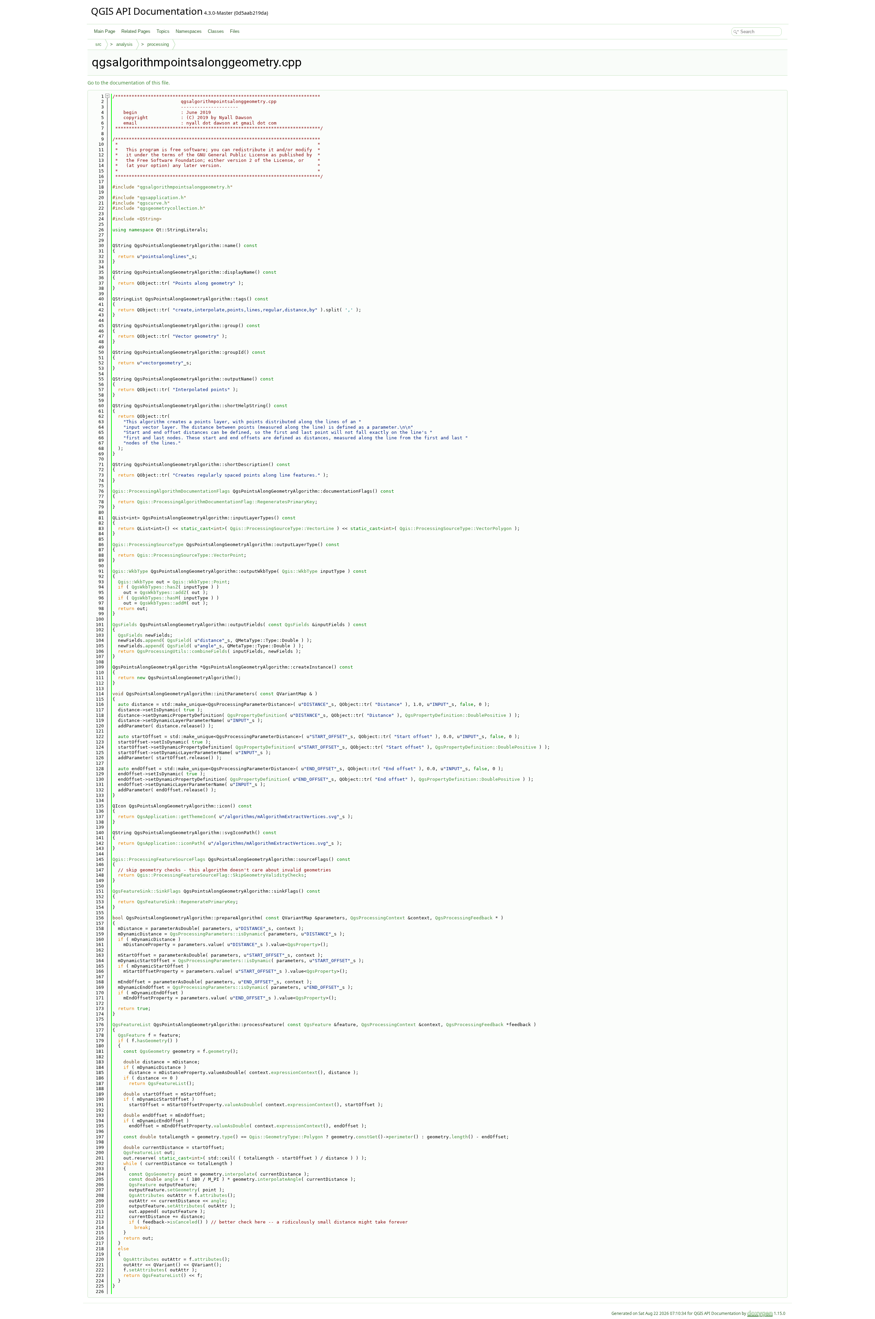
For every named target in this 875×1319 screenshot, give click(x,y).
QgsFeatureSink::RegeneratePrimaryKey (186, 901)
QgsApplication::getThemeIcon (175, 816)
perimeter (401, 1136)
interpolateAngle (279, 1179)
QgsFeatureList (131, 1024)
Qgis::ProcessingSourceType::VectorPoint (190, 555)
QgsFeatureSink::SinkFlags (146, 891)
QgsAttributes (146, 1195)
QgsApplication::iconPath (170, 843)
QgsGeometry (155, 1051)
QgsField (178, 640)
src (98, 44)
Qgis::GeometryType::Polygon (286, 1136)
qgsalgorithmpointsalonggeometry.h (185, 187)
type (227, 1136)
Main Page (104, 31)
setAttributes (185, 1205)
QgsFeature (317, 1024)
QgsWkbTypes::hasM (155, 597)
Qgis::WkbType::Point (200, 581)
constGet (367, 1136)
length (460, 1136)
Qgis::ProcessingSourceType (148, 544)
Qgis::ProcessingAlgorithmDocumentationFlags (171, 491)
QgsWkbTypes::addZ (163, 592)
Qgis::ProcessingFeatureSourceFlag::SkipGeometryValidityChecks (220, 875)
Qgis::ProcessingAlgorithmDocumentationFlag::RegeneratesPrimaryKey (226, 501)
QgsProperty (302, 944)
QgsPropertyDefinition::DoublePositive (455, 715)
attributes (213, 1195)
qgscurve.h (153, 203)
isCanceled (183, 1222)
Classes (216, 31)
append (153, 640)
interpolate (240, 1174)
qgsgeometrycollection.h (171, 208)
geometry (219, 1051)
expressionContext (294, 1072)
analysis (124, 44)
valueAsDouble (242, 1104)
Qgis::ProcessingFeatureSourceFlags (158, 859)
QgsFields (124, 624)
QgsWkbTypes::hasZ (155, 587)
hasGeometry (152, 1040)
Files (235, 31)
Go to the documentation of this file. (129, 82)
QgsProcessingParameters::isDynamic (216, 933)
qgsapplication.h (162, 197)
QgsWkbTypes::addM (163, 603)
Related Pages (135, 31)
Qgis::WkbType (130, 571)
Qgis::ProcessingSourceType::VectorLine (282, 528)
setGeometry (182, 1189)
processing (158, 44)
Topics (163, 31)
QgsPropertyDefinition (256, 715)
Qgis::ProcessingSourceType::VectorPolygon (456, 528)
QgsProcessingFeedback (464, 917)
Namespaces (189, 31)
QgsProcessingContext (377, 917)
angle (171, 1179)
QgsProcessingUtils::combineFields (182, 651)
